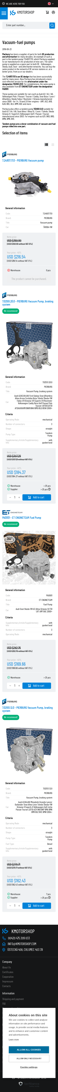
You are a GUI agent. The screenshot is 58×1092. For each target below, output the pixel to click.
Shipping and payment (13, 999)
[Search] (52, 26)
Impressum (7, 981)
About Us (6, 967)
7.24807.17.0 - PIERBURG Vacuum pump (23, 160)
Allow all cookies (29, 1050)
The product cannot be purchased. (29, 279)
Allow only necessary (29, 1058)
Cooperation (8, 977)
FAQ (4, 1003)
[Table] (46, 144)
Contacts (6, 986)
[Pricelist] (53, 144)
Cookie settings (28, 1067)
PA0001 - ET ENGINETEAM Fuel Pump (21, 517)
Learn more (14, 1039)
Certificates (7, 972)
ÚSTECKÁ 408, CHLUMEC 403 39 (25, 949)
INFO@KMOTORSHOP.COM (22, 944)
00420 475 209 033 (19, 938)
